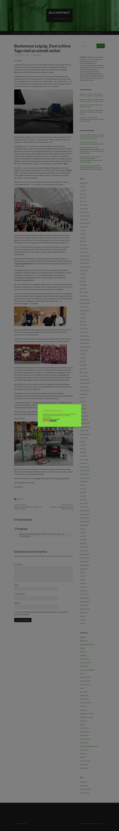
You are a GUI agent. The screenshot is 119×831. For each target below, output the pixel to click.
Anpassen (53, 421)
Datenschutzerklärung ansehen (51, 419)
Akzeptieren (46, 421)
